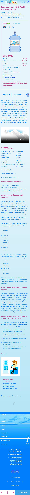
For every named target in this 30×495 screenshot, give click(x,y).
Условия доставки (10, 77)
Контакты (4, 432)
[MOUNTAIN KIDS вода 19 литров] (15, 42)
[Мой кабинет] (24, 2)
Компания (4, 436)
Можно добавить (16, 395)
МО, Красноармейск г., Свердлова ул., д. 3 (16, 458)
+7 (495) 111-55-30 (15, 449)
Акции (3, 429)
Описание (6, 94)
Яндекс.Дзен (17, 471)
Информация (5, 440)
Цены (3, 425)
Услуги (3, 421)
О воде (3, 418)
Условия (4, 444)
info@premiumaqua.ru (16, 454)
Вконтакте (13, 471)
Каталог (3, 414)
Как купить (18, 94)
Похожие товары (6, 395)
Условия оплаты (9, 79)
